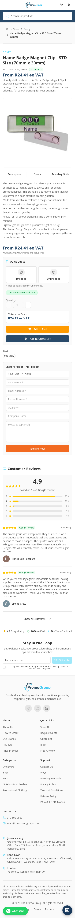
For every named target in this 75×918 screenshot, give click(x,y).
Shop (16, 29)
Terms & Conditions (51, 790)
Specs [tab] (37, 174)
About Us (8, 727)
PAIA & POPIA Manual (52, 802)
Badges (28, 29)
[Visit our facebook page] (28, 708)
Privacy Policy (48, 784)
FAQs (43, 772)
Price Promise (10, 750)
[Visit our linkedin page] (46, 708)
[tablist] (37, 174)
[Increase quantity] (28, 305)
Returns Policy (48, 796)
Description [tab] (14, 174)
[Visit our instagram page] (37, 708)
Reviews (7, 744)
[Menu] (5, 4)
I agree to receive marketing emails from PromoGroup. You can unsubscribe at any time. (40, 667)
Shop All (44, 727)
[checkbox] (4, 667)
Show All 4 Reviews (35, 618)
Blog (43, 744)
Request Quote (48, 733)
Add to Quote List (40, 338)
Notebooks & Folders (15, 784)
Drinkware (8, 766)
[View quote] (68, 4)
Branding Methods (50, 778)
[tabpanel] (37, 210)
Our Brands (9, 738)
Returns (49, 909)
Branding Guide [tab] (60, 174)
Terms (37, 909)
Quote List (46, 738)
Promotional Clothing (15, 790)
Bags (6, 772)
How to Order (10, 733)
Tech (5, 778)
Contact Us (46, 766)
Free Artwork (47, 750)
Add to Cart (40, 329)
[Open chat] (67, 910)
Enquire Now (37, 448)
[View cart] (61, 4)
